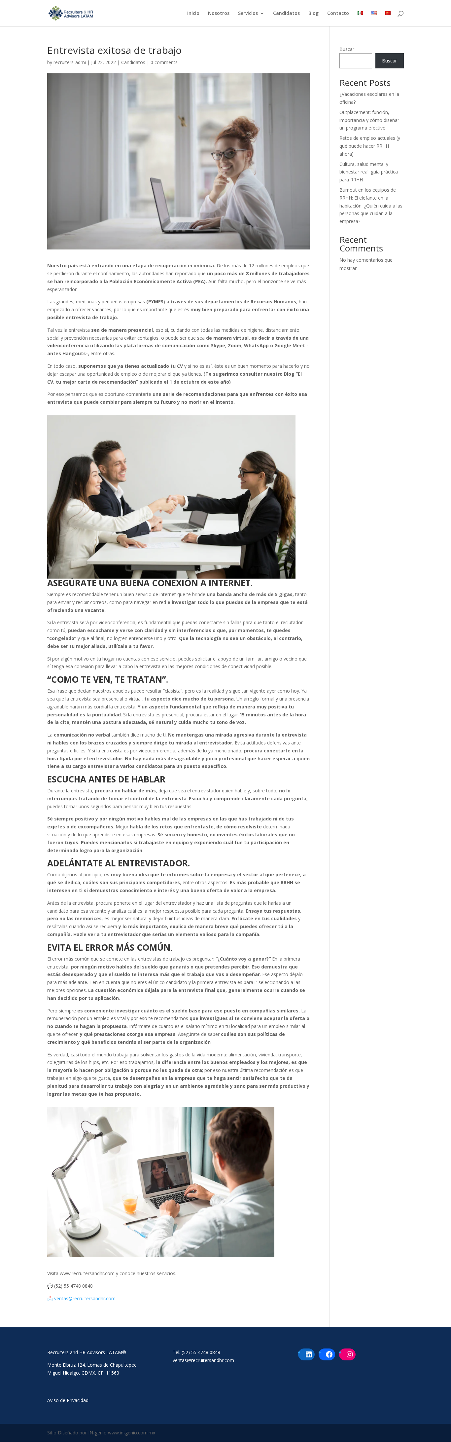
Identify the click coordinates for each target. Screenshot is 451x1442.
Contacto (338, 13)
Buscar (346, 49)
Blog (313, 13)
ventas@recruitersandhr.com (85, 1298)
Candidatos (286, 13)
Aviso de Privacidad (67, 1400)
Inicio (193, 13)
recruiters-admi (69, 62)
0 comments (164, 62)
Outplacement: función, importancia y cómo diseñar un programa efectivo (369, 120)
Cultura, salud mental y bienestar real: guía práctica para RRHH (368, 172)
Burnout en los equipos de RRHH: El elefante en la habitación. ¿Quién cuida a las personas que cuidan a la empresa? (370, 205)
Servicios (248, 13)
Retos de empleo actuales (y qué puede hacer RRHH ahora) (369, 146)
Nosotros (218, 13)
